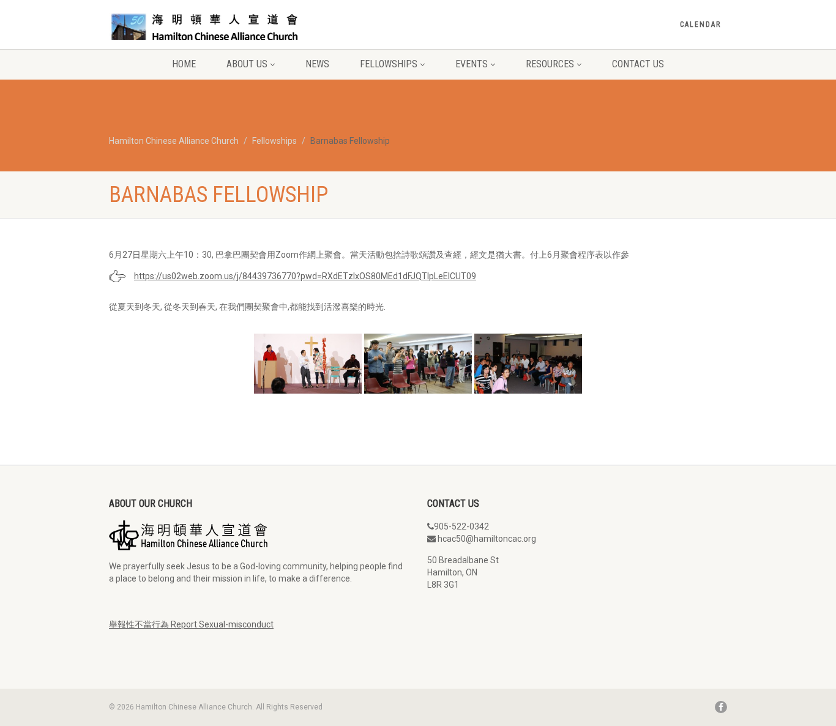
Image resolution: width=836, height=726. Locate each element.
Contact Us (638, 64)
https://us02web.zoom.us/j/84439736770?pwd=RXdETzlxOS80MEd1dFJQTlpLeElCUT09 (305, 276)
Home (184, 64)
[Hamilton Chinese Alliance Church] (206, 26)
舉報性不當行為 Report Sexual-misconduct (191, 624)
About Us (246, 64)
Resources (550, 64)
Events (471, 64)
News (317, 64)
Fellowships (388, 64)
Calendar (700, 24)
